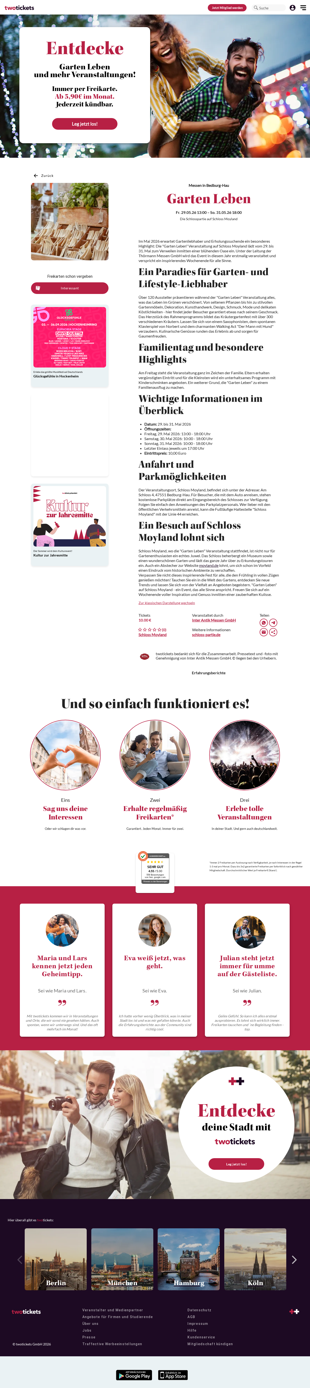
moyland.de (208, 565)
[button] (256, 8)
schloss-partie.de (206, 634)
